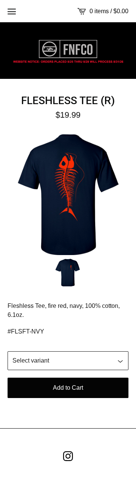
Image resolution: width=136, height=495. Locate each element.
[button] (12, 11)
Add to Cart (68, 387)
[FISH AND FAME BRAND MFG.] (68, 50)
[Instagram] (68, 456)
